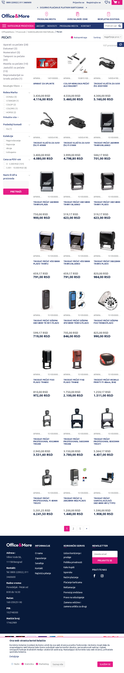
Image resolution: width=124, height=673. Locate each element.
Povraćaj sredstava (73, 592)
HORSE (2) (11, 112)
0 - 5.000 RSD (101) (15, 164)
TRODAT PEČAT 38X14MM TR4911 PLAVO (107, 203)
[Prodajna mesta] (46, 14)
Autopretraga (80, 37)
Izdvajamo (11, 152)
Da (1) (9, 129)
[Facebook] (94, 575)
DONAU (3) (11, 97)
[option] (62, 7)
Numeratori (11, 52)
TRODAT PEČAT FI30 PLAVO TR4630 (43, 381)
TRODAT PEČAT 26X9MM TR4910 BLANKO (106, 144)
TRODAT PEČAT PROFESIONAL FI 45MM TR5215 (45, 500)
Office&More (8, 32)
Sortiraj (97, 37)
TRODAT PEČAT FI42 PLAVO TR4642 (73, 381)
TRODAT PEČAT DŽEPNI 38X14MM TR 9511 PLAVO (46, 321)
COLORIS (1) (12, 108)
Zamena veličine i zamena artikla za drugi (75, 604)
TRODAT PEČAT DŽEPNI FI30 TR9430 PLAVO (106, 321)
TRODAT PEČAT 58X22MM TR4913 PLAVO (107, 262)
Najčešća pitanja (43, 573)
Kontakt (39, 568)
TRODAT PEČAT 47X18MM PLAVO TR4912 (46, 262)
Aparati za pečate (15, 44)
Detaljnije (14, 656)
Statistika (29, 664)
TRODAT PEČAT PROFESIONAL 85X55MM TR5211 (106, 441)
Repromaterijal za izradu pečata (13, 77)
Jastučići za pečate (14, 69)
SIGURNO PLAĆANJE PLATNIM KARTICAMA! (62, 7)
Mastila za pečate (15, 63)
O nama (39, 553)
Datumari (10, 48)
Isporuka (68, 572)
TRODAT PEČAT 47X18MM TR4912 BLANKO (76, 262)
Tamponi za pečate (14, 58)
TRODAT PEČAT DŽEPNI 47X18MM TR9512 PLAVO (76, 321)
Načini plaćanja (71, 577)
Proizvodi (21, 32)
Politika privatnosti (73, 562)
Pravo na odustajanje (74, 597)
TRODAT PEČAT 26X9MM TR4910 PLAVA (46, 203)
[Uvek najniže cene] (77, 14)
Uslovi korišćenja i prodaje (72, 555)
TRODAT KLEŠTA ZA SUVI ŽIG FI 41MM (46, 144)
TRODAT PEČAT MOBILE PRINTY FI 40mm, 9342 (106, 381)
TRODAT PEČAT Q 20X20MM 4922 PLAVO (74, 499)
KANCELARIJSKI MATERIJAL (41, 32)
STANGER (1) (12, 101)
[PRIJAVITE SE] (105, 554)
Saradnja (39, 563)
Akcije (9, 148)
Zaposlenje (40, 558)
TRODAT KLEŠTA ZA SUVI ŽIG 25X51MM (107, 84)
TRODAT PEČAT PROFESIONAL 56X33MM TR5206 (76, 441)
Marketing (44, 664)
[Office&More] (15, 17)
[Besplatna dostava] (108, 14)
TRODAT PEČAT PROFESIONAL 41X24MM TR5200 (46, 441)
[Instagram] (102, 575)
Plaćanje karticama (73, 582)
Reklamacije (69, 587)
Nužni (16, 664)
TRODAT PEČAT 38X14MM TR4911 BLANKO (76, 203)
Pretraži (15, 191)
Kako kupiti (69, 567)
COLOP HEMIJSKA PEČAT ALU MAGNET (76, 84)
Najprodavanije (13, 140)
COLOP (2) (11, 104)
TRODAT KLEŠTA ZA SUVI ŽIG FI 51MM (76, 144)
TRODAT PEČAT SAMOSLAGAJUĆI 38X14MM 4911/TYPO (104, 500)
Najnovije (10, 144)
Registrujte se (94, 2)
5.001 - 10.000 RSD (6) (16, 168)
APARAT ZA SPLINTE (43, 83)
